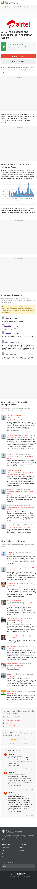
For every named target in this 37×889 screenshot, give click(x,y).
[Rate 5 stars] (25, 739)
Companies (10, 7)
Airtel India (19, 7)
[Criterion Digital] (18, 874)
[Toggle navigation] (34, 2)
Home (2, 7)
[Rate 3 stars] (18, 739)
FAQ (3, 850)
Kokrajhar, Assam (19, 420)
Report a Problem (19, 56)
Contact (4, 857)
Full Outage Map (19, 61)
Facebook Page (10, 723)
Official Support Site (11, 726)
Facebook (22, 850)
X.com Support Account (13, 720)
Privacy (4, 854)
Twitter (21, 847)
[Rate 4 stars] (21, 739)
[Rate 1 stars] (12, 739)
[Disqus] (18, 337)
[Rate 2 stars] (15, 739)
